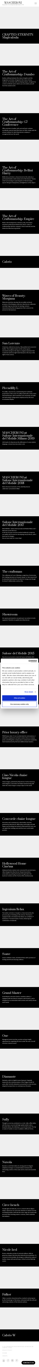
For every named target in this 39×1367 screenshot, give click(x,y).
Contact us (28, 1363)
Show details (29, 692)
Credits (4, 1356)
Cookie (4, 1353)
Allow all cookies (19, 698)
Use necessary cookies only (19, 704)
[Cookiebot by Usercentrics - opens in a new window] (28, 661)
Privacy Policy (7, 1350)
